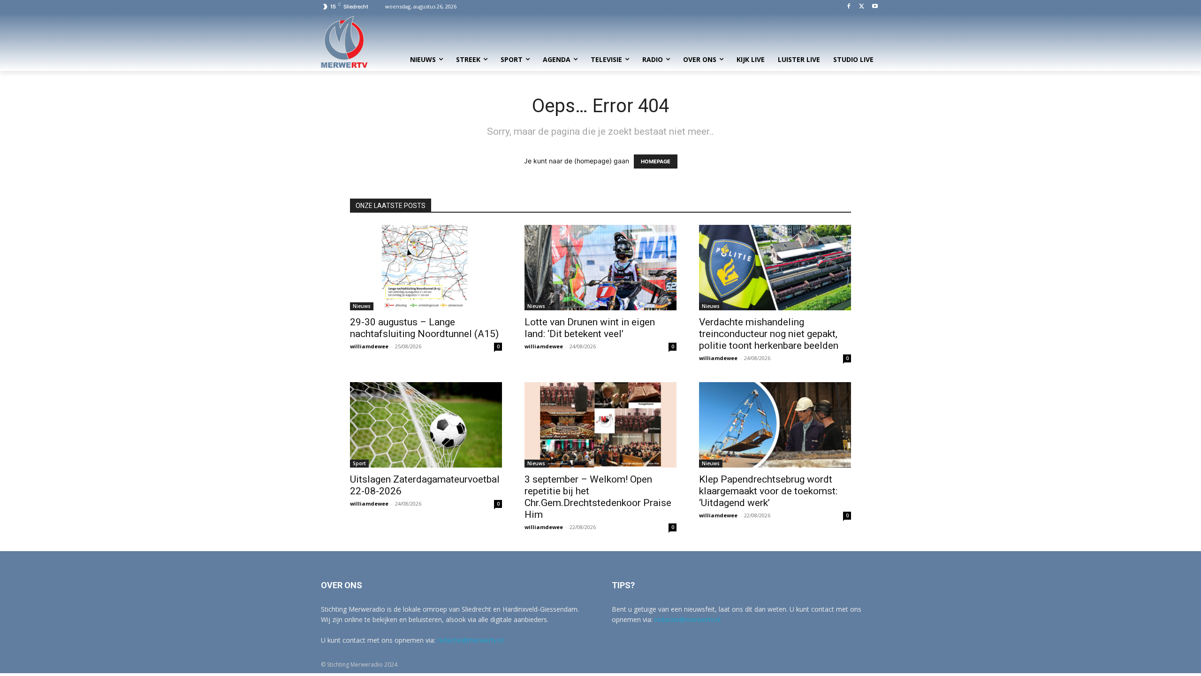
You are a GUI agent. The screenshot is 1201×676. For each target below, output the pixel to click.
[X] (861, 6)
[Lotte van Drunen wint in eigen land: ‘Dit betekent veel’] (600, 267)
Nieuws (362, 306)
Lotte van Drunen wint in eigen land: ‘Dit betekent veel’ (589, 327)
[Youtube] (874, 6)
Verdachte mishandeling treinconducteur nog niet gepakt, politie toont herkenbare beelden (768, 333)
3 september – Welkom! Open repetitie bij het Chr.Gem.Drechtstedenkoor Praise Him (597, 497)
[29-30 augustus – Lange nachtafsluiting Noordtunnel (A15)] (426, 267)
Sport (359, 463)
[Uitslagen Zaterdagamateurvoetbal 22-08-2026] (426, 425)
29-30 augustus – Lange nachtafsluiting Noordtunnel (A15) (424, 327)
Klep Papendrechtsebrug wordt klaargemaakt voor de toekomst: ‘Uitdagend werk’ (768, 491)
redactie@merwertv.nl (470, 640)
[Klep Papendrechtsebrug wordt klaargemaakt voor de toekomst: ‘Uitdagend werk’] (775, 425)
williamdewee (369, 346)
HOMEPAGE (655, 161)
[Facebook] (849, 6)
